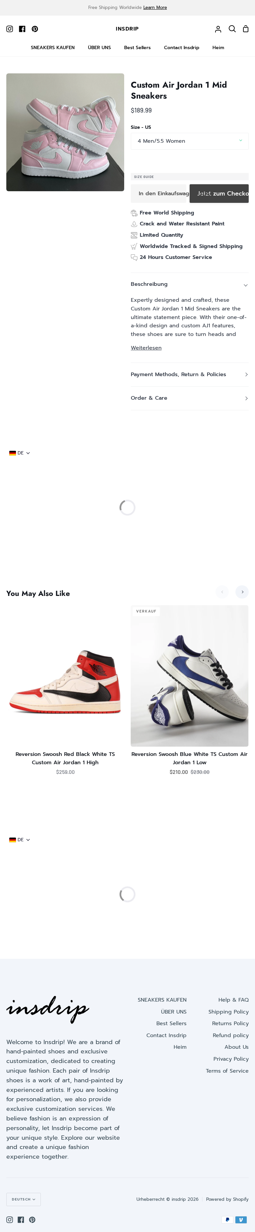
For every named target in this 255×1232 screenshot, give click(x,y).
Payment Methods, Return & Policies (178, 374)
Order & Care (149, 398)
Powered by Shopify (227, 1199)
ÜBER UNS (174, 1012)
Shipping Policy (229, 1012)
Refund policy (231, 1035)
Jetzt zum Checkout (223, 193)
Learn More (155, 7)
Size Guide (144, 177)
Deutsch (21, 1199)
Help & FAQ (233, 1000)
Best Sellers (171, 1023)
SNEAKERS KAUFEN (162, 1000)
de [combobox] (21, 453)
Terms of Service (227, 1071)
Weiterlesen (146, 348)
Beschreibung (149, 284)
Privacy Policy (231, 1059)
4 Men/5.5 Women (161, 141)
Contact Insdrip (166, 1035)
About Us (236, 1047)
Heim (180, 1047)
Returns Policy (230, 1023)
